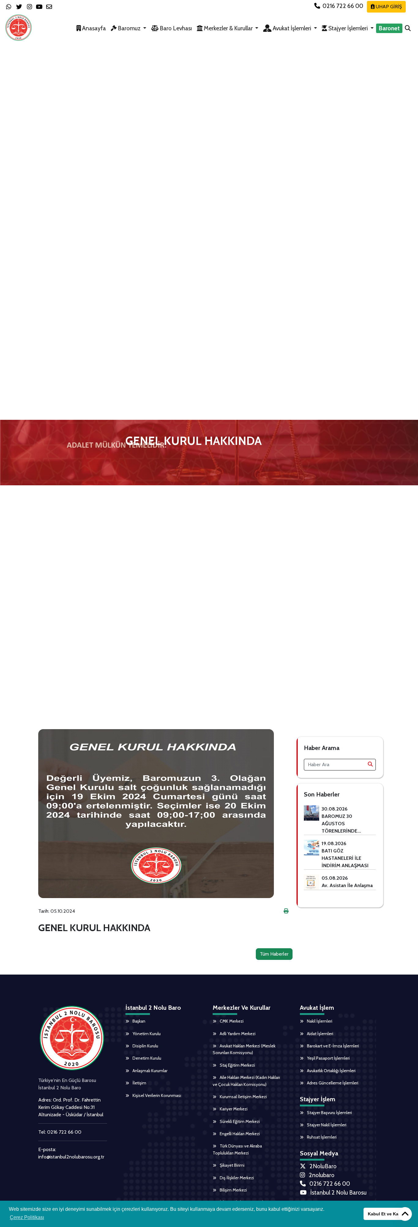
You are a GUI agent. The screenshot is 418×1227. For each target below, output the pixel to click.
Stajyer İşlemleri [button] (348, 28)
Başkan (138, 1021)
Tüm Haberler (274, 954)
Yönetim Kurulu (146, 1033)
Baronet (389, 28)
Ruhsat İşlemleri (321, 1137)
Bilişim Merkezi (233, 1190)
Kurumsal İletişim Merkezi (243, 1096)
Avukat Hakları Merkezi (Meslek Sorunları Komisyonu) (244, 1049)
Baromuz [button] (129, 28)
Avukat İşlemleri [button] (291, 28)
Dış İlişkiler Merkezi (236, 1177)
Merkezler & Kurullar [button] (228, 28)
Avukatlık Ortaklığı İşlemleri (331, 1070)
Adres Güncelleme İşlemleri (332, 1083)
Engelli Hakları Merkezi (239, 1133)
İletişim (139, 1083)
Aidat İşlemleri (319, 1033)
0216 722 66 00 (342, 5)
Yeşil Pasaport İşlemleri (328, 1058)
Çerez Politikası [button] (27, 1217)
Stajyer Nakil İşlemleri (326, 1125)
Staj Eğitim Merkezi (237, 1065)
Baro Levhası (175, 28)
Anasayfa (93, 28)
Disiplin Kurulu (145, 1046)
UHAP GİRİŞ (388, 6)
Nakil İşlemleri (319, 1021)
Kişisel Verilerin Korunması (156, 1095)
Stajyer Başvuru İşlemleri (329, 1112)
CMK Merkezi (231, 1021)
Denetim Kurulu (146, 1058)
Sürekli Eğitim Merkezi (239, 1121)
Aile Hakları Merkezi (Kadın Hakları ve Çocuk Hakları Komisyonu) (246, 1081)
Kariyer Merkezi (233, 1109)
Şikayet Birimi (231, 1165)
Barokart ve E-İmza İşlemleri (332, 1046)
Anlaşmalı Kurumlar (149, 1070)
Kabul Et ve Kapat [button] (386, 1213)
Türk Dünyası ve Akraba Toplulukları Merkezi (237, 1149)
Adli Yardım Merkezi (237, 1033)
